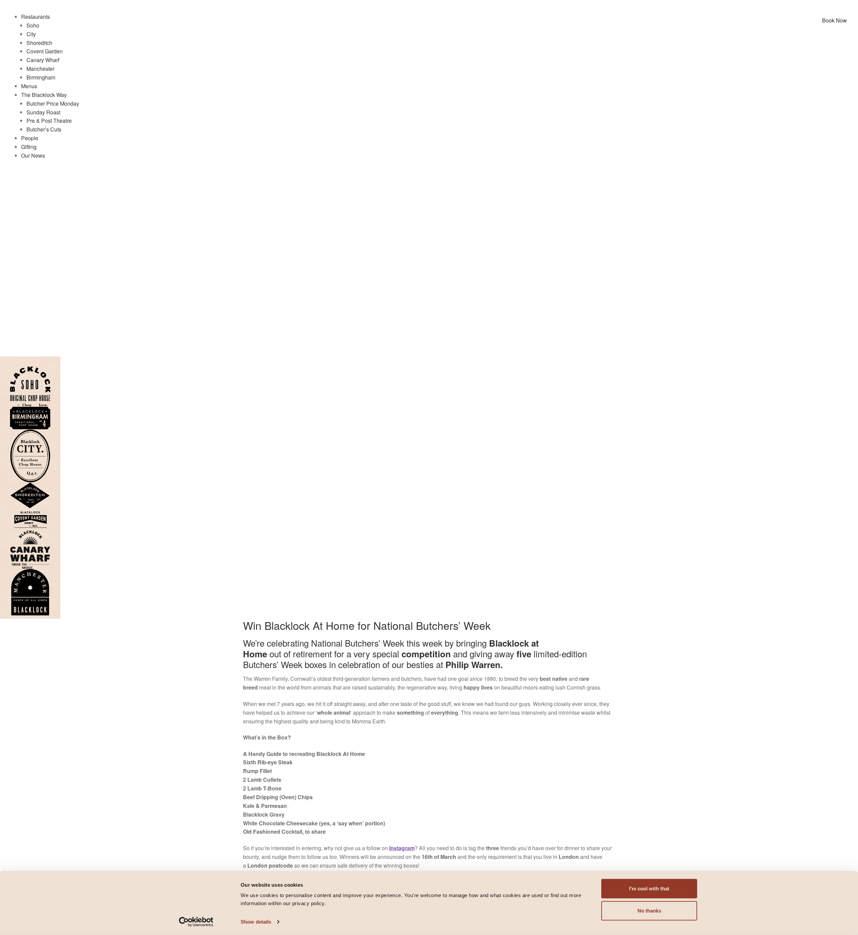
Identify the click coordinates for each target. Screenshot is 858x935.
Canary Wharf (42, 60)
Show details (256, 922)
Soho (32, 25)
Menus (29, 86)
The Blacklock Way (44, 95)
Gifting (29, 147)
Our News (33, 155)
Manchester (40, 68)
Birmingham (40, 77)
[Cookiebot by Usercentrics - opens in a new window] (196, 922)
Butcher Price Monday (52, 103)
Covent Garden (44, 51)
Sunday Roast (43, 112)
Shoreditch (39, 43)
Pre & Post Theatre (49, 120)
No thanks (649, 911)
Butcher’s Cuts (43, 129)
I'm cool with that (649, 888)
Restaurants (35, 16)
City (31, 34)
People (29, 138)
